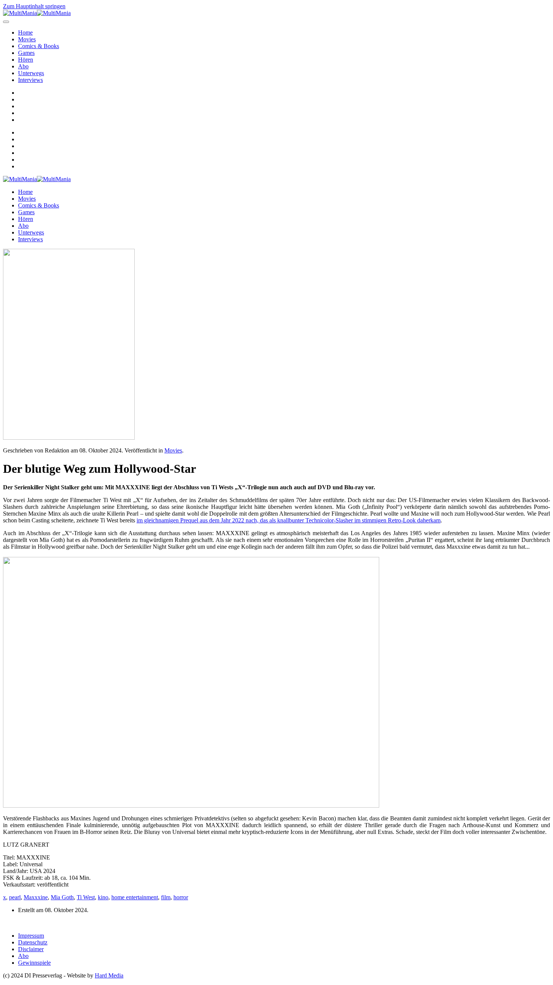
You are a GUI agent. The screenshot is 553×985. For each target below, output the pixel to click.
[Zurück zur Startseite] (37, 13)
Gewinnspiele (34, 962)
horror (180, 897)
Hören (25, 59)
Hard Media (109, 975)
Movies (27, 39)
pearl (15, 897)
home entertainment (134, 897)
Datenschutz (32, 942)
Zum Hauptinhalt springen (34, 6)
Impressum (31, 935)
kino (103, 897)
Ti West (86, 897)
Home (25, 32)
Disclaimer (31, 949)
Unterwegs (31, 73)
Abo (23, 66)
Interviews (30, 80)
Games (26, 53)
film (165, 897)
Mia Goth (62, 897)
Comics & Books (38, 46)
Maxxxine (36, 897)
